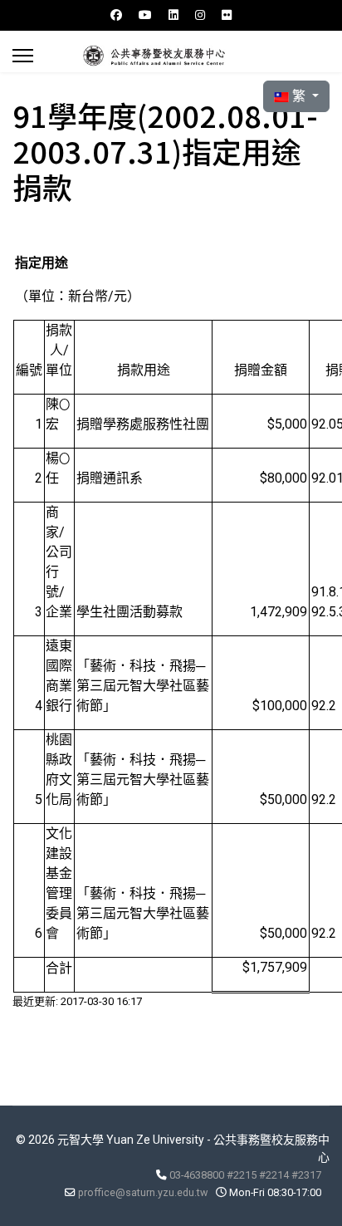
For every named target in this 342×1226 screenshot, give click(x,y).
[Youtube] (145, 15)
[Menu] (22, 56)
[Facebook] (116, 15)
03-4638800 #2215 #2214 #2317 (245, 1175)
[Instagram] (200, 15)
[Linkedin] (173, 15)
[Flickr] (227, 15)
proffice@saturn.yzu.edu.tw (143, 1192)
